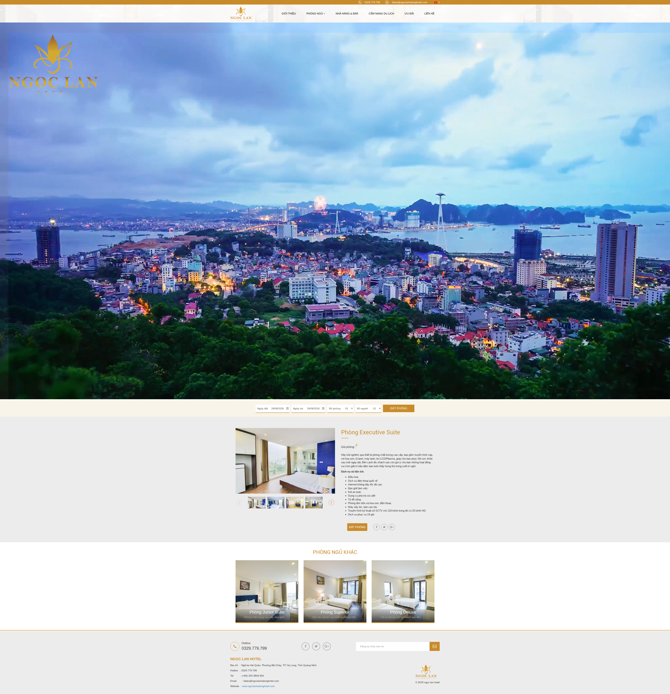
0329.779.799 (372, 2)
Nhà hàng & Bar (347, 13)
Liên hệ (429, 13)
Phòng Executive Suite (370, 432)
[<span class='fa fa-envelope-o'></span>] (435, 646)
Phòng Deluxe (403, 612)
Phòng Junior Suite (267, 612)
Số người (362, 408)
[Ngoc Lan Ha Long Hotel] (240, 13)
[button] (331, 502)
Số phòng (335, 408)
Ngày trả (298, 408)
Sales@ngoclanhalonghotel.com (409, 2)
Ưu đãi (409, 13)
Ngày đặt (262, 408)
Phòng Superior (335, 612)
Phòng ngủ (314, 13)
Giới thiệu (289, 13)
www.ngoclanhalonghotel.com (258, 686)
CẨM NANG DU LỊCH (381, 13)
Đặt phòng (398, 408)
